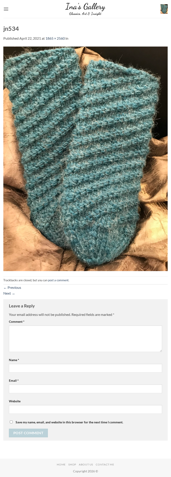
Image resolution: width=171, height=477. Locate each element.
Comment (16, 321)
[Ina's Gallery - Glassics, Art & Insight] (85, 9)
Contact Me (105, 464)
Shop (72, 464)
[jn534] (85, 158)
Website (14, 401)
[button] (6, 9)
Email (14, 380)
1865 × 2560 (55, 38)
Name (14, 360)
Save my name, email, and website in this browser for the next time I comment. (69, 422)
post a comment (58, 280)
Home (61, 464)
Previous (12, 287)
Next (9, 293)
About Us (86, 464)
